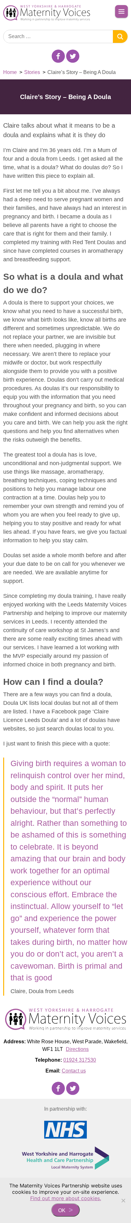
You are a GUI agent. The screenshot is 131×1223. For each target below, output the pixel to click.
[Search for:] (58, 36)
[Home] (48, 13)
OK (62, 1210)
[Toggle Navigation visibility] (121, 11)
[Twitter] (72, 56)
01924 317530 (79, 1060)
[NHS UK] (65, 1130)
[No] (123, 1200)
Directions (77, 1049)
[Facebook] (58, 56)
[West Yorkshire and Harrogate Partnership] (65, 1158)
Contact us (74, 1070)
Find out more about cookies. (65, 1198)
